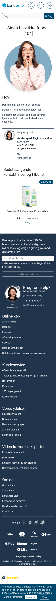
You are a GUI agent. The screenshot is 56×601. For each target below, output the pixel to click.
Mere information (13, 596)
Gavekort (6, 342)
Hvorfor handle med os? (14, 506)
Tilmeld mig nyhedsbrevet (28, 274)
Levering (6, 332)
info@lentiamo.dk (26, 148)
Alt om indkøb (9, 321)
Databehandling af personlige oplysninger (23, 353)
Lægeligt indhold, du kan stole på (19, 462)
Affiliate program (11, 429)
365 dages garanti (11, 391)
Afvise (44, 597)
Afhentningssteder (11, 337)
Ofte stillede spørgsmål (14, 370)
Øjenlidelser (8, 457)
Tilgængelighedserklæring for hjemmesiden (24, 375)
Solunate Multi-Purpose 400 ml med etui (28, 211)
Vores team (8, 490)
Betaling (6, 326)
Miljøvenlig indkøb (11, 435)
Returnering (8, 386)
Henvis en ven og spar (13, 424)
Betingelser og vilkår (12, 347)
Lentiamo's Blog (10, 495)
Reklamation (8, 380)
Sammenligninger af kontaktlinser (19, 468)
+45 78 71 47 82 (25, 145)
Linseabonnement (11, 414)
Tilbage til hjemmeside (24, 556)
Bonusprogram (9, 419)
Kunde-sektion (9, 396)
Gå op (38, 556)
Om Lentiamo (9, 485)
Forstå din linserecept (13, 452)
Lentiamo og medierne (13, 501)
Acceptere (30, 597)
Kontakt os (7, 511)
